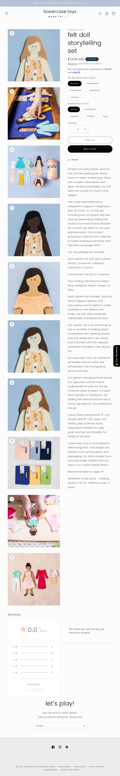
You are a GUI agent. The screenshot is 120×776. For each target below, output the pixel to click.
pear (75, 110)
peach (76, 117)
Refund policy (65, 766)
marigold (92, 110)
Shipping (72, 63)
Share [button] (74, 159)
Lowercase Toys (31, 766)
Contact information (70, 770)
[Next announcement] (114, 3)
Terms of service (96, 766)
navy (107, 117)
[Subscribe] (84, 726)
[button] (6, 13)
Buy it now (90, 149)
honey (76, 84)
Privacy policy (80, 766)
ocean (92, 117)
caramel (96, 91)
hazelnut (78, 91)
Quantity (72, 123)
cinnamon (94, 84)
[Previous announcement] (6, 3)
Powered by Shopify (47, 766)
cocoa (76, 98)
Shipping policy (50, 770)
